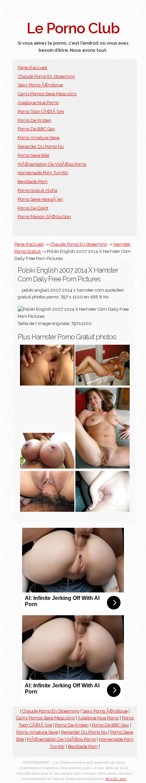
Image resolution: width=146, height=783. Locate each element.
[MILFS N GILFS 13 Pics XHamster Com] (102, 467)
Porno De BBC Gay (36, 128)
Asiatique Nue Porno (38, 102)
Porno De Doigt (33, 208)
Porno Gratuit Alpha (37, 190)
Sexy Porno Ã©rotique (40, 84)
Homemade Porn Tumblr (43, 172)
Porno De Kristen (34, 120)
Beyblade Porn (33, 181)
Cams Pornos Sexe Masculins (47, 93)
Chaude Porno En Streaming (46, 76)
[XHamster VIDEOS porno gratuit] (47, 384)
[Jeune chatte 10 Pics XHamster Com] (47, 510)
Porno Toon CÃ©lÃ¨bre (41, 111)
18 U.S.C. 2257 (116, 779)
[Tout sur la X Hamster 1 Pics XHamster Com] (102, 510)
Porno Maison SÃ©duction (44, 216)
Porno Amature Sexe (38, 137)
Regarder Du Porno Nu (41, 146)
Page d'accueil (32, 67)
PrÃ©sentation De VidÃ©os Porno (52, 164)
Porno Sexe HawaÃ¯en (40, 199)
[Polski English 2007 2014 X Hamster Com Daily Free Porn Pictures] (47, 467)
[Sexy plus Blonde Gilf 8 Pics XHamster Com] (102, 384)
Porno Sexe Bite (33, 155)
